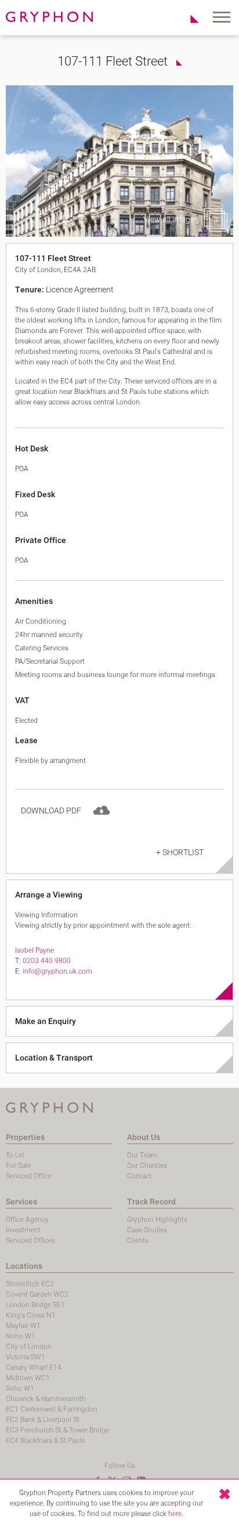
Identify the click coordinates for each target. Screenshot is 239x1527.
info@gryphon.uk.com (57, 971)
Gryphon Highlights (157, 1219)
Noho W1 (20, 1336)
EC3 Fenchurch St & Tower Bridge (57, 1430)
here (175, 1513)
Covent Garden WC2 (37, 1294)
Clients (138, 1240)
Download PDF (51, 811)
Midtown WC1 (28, 1378)
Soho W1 (20, 1388)
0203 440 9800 (47, 961)
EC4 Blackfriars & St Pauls (45, 1440)
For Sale (18, 1165)
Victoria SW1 (25, 1357)
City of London (29, 1346)
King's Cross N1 (31, 1315)
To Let (15, 1155)
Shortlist (188, 18)
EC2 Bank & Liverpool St (42, 1419)
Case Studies (147, 1230)
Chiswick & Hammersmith (46, 1399)
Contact (139, 1176)
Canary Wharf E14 (33, 1367)
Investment (23, 1230)
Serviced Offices (30, 1240)
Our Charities (147, 1165)
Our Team (142, 1155)
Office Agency (27, 1219)
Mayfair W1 (23, 1325)
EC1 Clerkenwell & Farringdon (51, 1409)
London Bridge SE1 (35, 1305)
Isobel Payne (34, 950)
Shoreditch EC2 (30, 1284)
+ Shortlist (180, 852)
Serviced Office (29, 1176)
